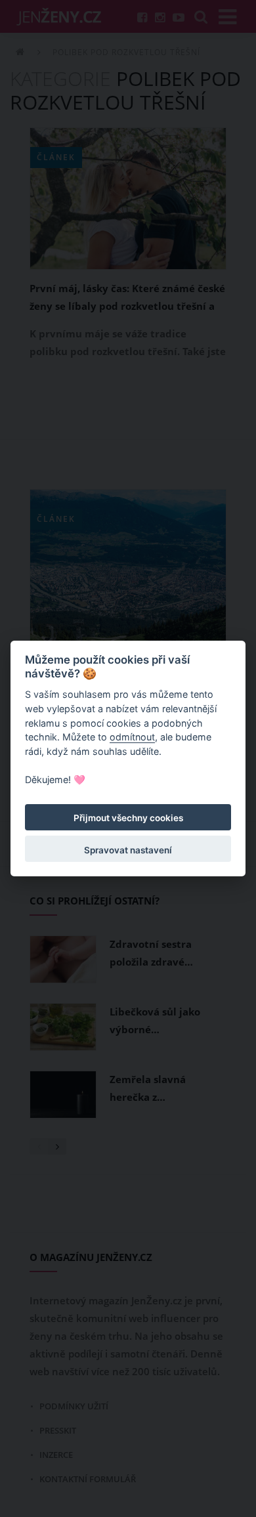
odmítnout (132, 736)
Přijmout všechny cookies (128, 818)
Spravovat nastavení (128, 850)
